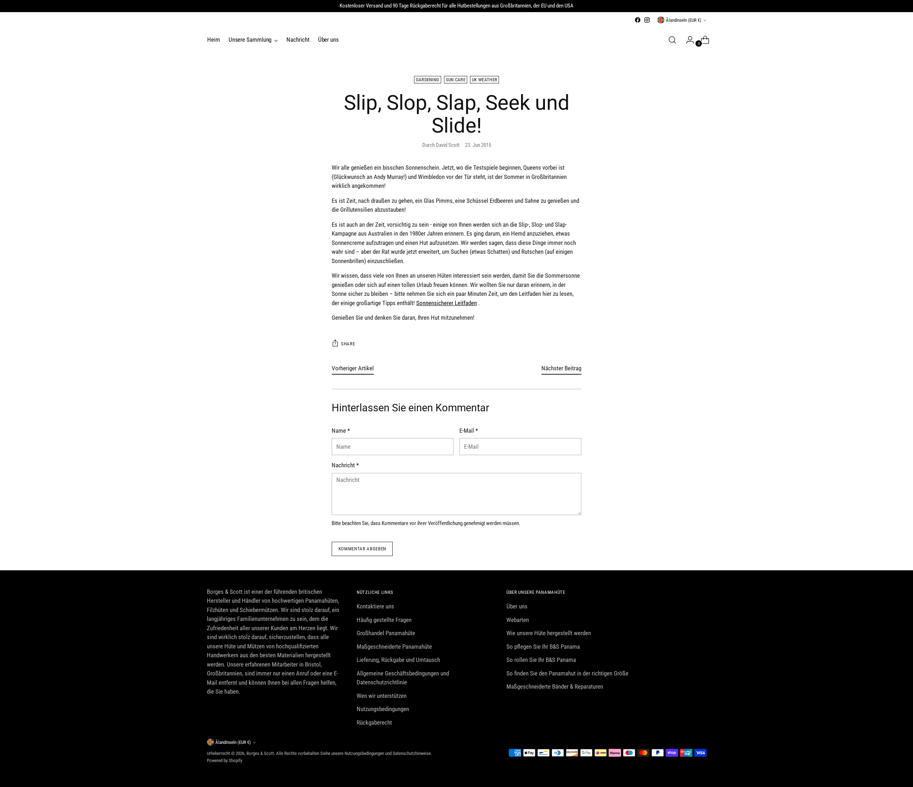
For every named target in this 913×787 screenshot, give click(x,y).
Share (348, 343)
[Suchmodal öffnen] (672, 40)
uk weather (484, 79)
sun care (456, 79)
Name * (341, 430)
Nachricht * (345, 465)
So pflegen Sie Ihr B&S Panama (543, 646)
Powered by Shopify (224, 760)
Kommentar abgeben (362, 548)
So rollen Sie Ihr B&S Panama (541, 659)
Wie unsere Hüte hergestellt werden (548, 633)
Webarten (517, 619)
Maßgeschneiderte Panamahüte (394, 646)
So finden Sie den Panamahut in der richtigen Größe (567, 673)
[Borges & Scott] (210, 22)
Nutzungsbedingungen (383, 709)
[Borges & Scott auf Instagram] (647, 20)
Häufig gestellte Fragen (384, 619)
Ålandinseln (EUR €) (683, 20)
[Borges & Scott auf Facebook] (637, 20)
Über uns (516, 606)
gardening (427, 79)
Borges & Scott (260, 753)
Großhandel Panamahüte (386, 633)
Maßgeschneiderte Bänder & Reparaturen (554, 686)
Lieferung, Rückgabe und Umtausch (398, 659)
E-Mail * (468, 430)
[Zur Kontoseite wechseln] (687, 40)
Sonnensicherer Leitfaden (446, 303)
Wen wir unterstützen (382, 695)
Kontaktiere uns (375, 606)
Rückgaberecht (374, 722)
